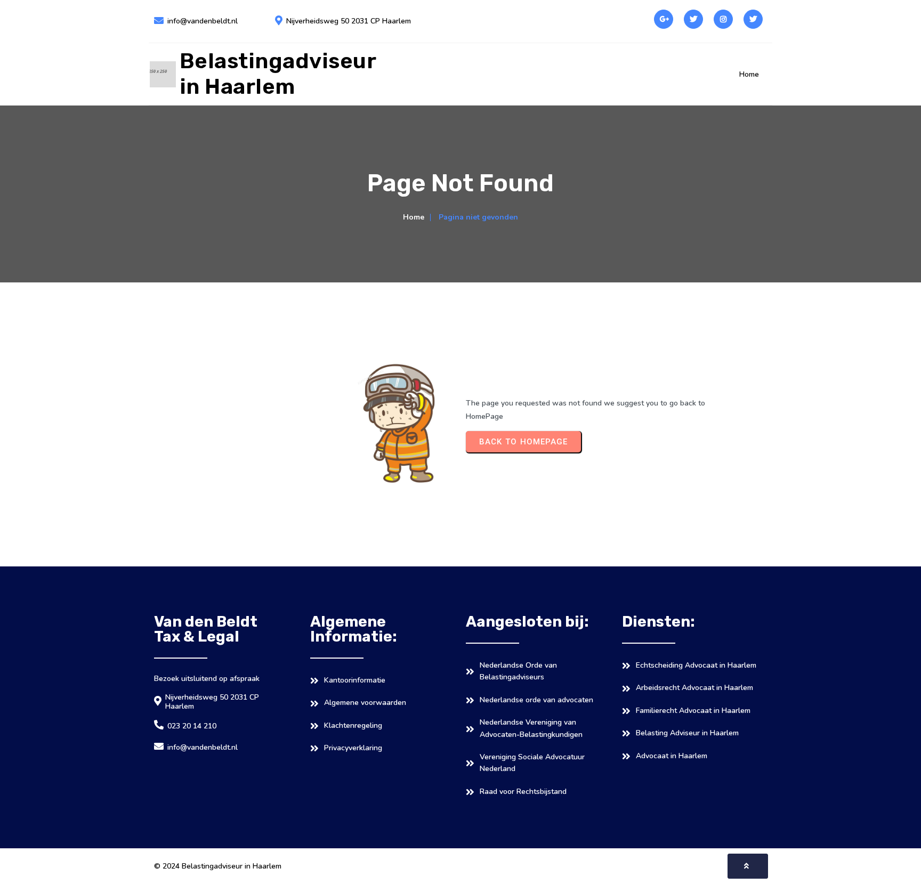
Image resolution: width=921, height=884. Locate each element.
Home (413, 217)
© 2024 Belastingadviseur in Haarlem (217, 866)
